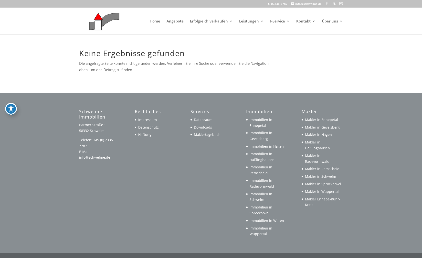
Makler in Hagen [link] (318, 134)
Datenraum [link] (203, 119)
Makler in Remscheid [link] (322, 168)
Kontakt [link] (303, 21)
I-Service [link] (277, 21)
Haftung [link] (144, 134)
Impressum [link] (147, 119)
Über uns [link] (330, 21)
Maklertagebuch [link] (207, 134)
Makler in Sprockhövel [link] (323, 184)
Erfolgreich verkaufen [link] (209, 21)
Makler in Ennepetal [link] (321, 119)
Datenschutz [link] (148, 127)
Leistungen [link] (249, 21)
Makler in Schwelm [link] (320, 176)
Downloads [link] (203, 127)
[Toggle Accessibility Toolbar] (11, 109)
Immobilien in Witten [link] (267, 220)
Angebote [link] (175, 21)
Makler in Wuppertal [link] (322, 191)
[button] (327, 3)
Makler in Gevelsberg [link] (322, 127)
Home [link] (155, 21)
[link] (102, 20)
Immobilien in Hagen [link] (267, 146)
